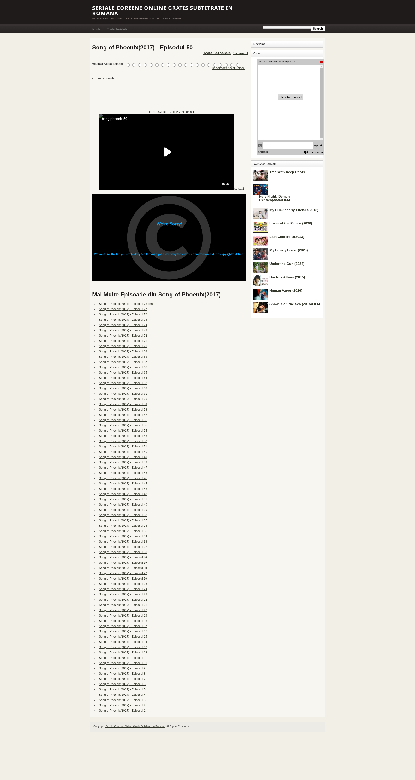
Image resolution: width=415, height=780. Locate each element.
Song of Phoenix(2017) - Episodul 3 (122, 700)
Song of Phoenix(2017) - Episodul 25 (123, 584)
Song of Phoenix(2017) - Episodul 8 (122, 673)
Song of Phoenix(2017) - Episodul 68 (123, 356)
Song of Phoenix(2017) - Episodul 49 (123, 457)
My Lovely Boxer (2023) (288, 250)
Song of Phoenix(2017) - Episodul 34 (123, 536)
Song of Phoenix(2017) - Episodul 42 (123, 494)
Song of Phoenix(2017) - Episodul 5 (122, 689)
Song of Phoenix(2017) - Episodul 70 (123, 346)
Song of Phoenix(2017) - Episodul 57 (123, 415)
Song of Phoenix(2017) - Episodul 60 (123, 399)
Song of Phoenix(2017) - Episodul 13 (123, 647)
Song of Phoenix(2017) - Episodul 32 (123, 547)
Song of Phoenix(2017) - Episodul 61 (123, 393)
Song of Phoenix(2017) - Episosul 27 (123, 573)
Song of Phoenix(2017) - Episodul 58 (123, 409)
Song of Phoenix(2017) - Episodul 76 (123, 314)
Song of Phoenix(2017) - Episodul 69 (123, 351)
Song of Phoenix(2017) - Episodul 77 (123, 309)
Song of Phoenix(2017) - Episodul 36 (123, 525)
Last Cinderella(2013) (286, 237)
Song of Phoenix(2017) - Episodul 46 (123, 473)
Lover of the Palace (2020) (290, 223)
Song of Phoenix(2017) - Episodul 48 (123, 462)
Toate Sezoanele (217, 53)
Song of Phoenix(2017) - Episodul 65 (123, 372)
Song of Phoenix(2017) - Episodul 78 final (126, 304)
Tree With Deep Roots (287, 172)
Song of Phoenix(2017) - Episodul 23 (123, 594)
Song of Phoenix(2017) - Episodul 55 (123, 425)
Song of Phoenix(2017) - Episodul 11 (123, 657)
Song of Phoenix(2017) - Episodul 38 (123, 515)
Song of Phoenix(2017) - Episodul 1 (122, 710)
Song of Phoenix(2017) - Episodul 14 (123, 642)
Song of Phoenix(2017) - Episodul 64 (123, 378)
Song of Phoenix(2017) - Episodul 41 (123, 499)
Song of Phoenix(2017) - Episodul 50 (123, 451)
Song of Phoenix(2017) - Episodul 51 (123, 446)
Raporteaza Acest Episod (228, 68)
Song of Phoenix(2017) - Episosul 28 (123, 568)
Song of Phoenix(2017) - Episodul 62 (123, 388)
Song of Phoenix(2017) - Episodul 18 (123, 621)
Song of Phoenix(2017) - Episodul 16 (123, 631)
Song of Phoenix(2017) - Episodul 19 (123, 615)
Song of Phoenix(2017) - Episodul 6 (122, 684)
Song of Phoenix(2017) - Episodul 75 (123, 319)
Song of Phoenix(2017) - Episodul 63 (123, 383)
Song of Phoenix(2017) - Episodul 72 (123, 335)
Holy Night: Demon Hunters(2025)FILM (274, 198)
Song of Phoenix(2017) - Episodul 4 (122, 694)
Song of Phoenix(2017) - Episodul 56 (123, 420)
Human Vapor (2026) (285, 290)
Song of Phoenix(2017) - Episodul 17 (123, 626)
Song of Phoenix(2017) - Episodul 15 (123, 636)
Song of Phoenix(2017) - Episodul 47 (123, 467)
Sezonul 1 (240, 53)
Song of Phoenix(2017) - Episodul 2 (122, 705)
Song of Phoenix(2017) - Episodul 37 (123, 520)
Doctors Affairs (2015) (287, 277)
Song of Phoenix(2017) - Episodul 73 (123, 330)
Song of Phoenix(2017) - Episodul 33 (123, 541)
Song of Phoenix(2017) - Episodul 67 (123, 362)
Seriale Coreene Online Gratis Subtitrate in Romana (162, 10)
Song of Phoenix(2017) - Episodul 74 (123, 325)
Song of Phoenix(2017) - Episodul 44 (123, 483)
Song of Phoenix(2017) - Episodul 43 (123, 488)
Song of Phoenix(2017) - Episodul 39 (123, 510)
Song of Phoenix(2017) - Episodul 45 (123, 478)
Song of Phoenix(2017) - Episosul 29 (123, 562)
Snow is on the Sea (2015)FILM (294, 304)
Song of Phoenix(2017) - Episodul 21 (123, 605)
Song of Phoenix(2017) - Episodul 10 (123, 663)
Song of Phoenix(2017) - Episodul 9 (122, 668)
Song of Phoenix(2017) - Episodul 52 (123, 441)
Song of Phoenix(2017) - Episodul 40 (123, 504)
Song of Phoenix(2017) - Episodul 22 (123, 599)
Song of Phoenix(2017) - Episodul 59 (123, 404)
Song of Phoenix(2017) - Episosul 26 (123, 578)
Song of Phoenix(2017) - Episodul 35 (123, 531)
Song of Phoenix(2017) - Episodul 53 (123, 436)
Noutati (97, 29)
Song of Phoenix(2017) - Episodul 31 (123, 552)
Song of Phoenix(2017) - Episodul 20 (123, 610)
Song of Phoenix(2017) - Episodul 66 (123, 367)
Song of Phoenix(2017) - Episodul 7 (122, 679)
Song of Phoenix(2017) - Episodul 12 (123, 652)
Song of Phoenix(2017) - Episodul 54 (123, 430)
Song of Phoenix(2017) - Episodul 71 (123, 341)
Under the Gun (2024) (287, 264)
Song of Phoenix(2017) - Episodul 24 (123, 589)
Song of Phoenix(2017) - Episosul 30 (123, 557)
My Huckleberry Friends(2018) (293, 210)
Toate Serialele (117, 29)
